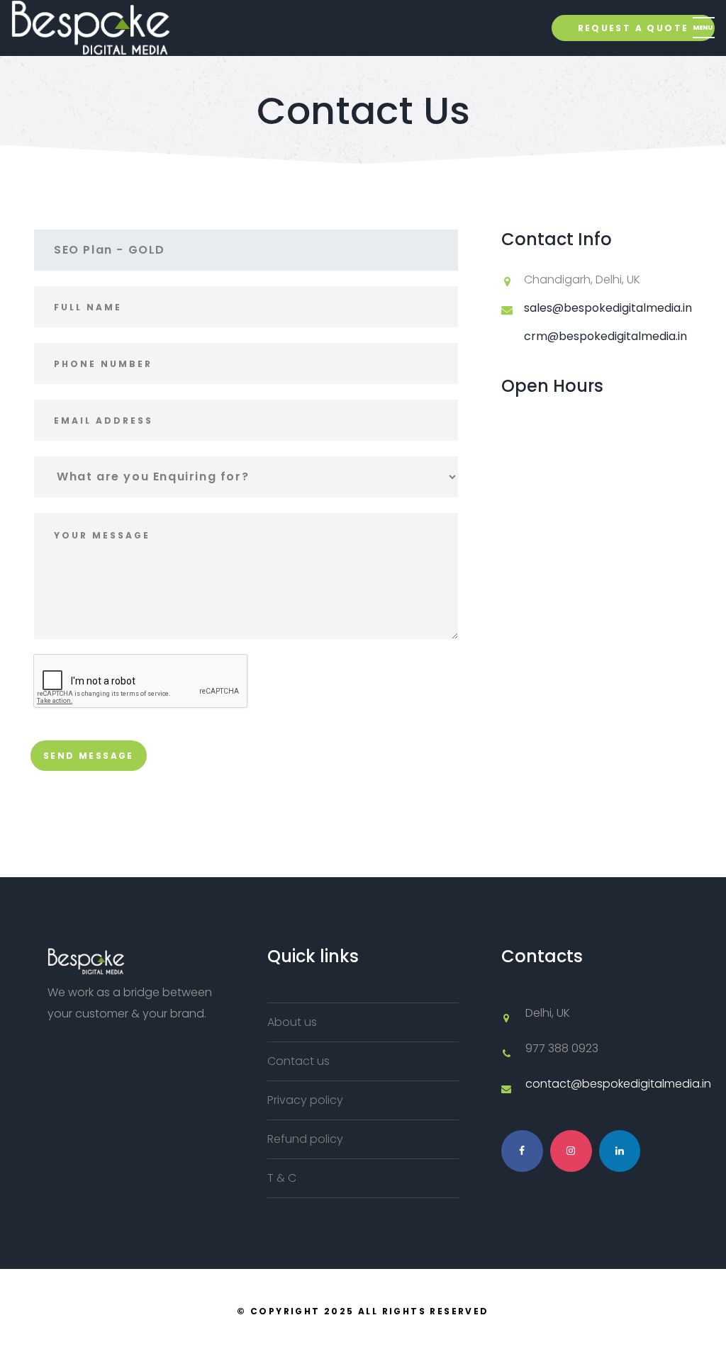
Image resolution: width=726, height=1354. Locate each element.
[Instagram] (571, 1151)
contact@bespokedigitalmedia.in (618, 1084)
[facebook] (522, 1151)
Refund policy (305, 1139)
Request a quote (633, 28)
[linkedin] (620, 1151)
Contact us (298, 1061)
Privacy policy (305, 1100)
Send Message (88, 756)
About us (292, 1022)
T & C (281, 1178)
